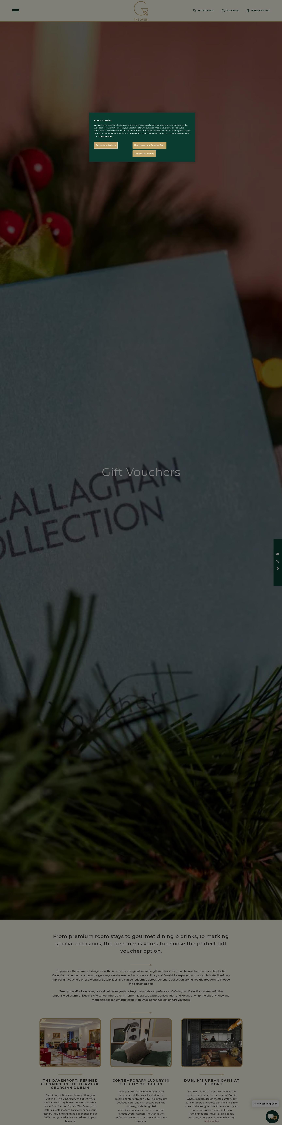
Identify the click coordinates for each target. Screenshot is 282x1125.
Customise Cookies (106, 145)
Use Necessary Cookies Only (149, 145)
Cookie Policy (105, 136)
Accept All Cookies (144, 153)
